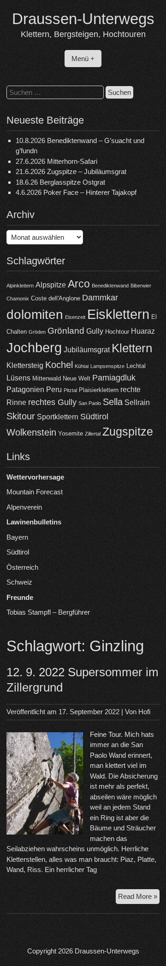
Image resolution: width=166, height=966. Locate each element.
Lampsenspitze (107, 366)
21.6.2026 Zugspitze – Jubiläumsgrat (71, 171)
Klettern (132, 348)
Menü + (83, 58)
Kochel (59, 365)
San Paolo (89, 403)
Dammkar (100, 297)
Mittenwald (46, 378)
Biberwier (140, 285)
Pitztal (70, 390)
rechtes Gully (52, 402)
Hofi (144, 712)
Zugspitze (127, 431)
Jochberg (34, 347)
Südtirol (94, 416)
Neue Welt (76, 378)
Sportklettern (57, 417)
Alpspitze (51, 285)
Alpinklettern (20, 285)
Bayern (17, 537)
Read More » (139, 898)
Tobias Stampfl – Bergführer (48, 612)
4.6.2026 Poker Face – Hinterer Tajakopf (76, 192)
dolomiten (34, 314)
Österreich (22, 567)
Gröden (37, 332)
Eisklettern (118, 314)
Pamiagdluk (114, 377)
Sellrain (137, 402)
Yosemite (70, 433)
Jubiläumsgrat (87, 350)
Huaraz (143, 331)
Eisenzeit (75, 317)
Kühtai (82, 366)
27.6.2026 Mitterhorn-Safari (56, 161)
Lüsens (18, 378)
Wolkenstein (31, 432)
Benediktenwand (110, 285)
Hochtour (117, 331)
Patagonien (25, 389)
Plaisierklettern (99, 389)
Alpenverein (24, 507)
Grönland (65, 331)
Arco (79, 284)
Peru (54, 389)
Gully (94, 331)
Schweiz (19, 582)
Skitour (20, 416)
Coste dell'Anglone (55, 298)
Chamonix (17, 298)
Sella (113, 402)
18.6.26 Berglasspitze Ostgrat (60, 182)
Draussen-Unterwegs (83, 18)
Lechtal (136, 365)
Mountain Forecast (34, 492)
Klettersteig (24, 365)
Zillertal (93, 433)
